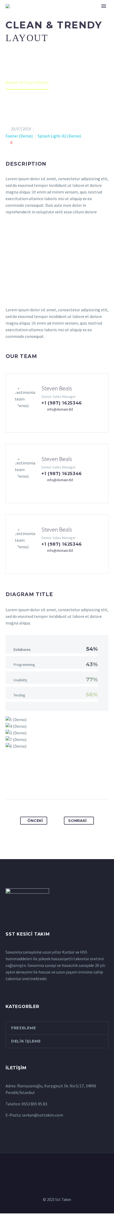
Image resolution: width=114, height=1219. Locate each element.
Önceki (35, 820)
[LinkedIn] (72, 782)
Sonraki (77, 820)
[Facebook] (32, 782)
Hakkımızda (84, 14)
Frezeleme (23, 1028)
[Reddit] (81, 782)
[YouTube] (74, 1167)
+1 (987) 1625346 (61, 403)
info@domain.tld (60, 409)
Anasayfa (51, 14)
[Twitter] (42, 782)
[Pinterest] (52, 782)
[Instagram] (60, 1167)
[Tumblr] (62, 782)
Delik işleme (26, 1041)
